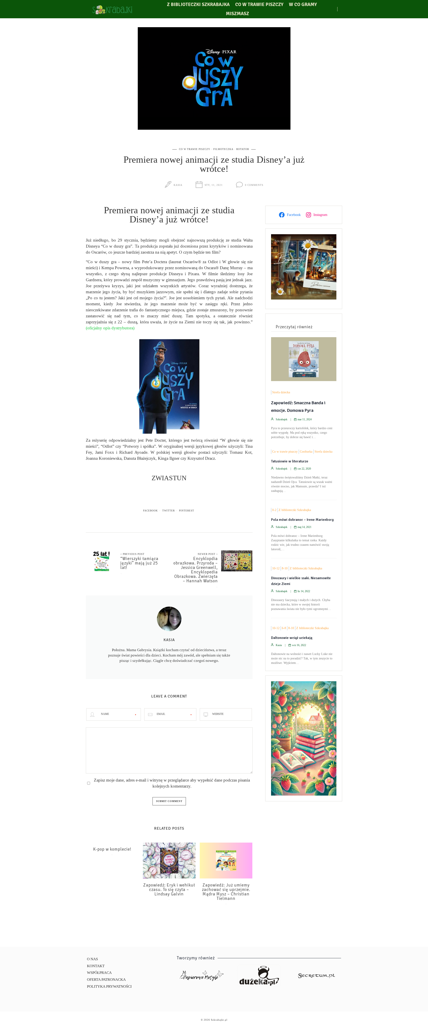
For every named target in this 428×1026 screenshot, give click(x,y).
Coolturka (306, 451)
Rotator (242, 149)
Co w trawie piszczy (259, 4)
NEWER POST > (208, 554)
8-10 (285, 568)
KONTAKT (96, 966)
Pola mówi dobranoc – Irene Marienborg (302, 519)
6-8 (284, 628)
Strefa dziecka (281, 392)
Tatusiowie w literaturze (289, 461)
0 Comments (254, 185)
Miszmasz (237, 13)
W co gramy (303, 4)
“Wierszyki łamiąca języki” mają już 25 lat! (139, 563)
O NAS (92, 959)
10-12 (276, 568)
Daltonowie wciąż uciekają (291, 638)
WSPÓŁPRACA (99, 973)
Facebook (150, 510)
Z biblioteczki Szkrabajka (198, 4)
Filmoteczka (223, 149)
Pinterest (186, 510)
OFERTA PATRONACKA (106, 979)
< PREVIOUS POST (132, 554)
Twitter (168, 510)
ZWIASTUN (169, 478)
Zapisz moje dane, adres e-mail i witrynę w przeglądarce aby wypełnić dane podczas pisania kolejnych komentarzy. (172, 783)
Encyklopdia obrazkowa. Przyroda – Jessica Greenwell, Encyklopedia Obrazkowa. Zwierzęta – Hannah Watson (195, 570)
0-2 (274, 510)
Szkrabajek (281, 419)
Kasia (178, 185)
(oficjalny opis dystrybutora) (111, 328)
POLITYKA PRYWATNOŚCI (109, 986)
